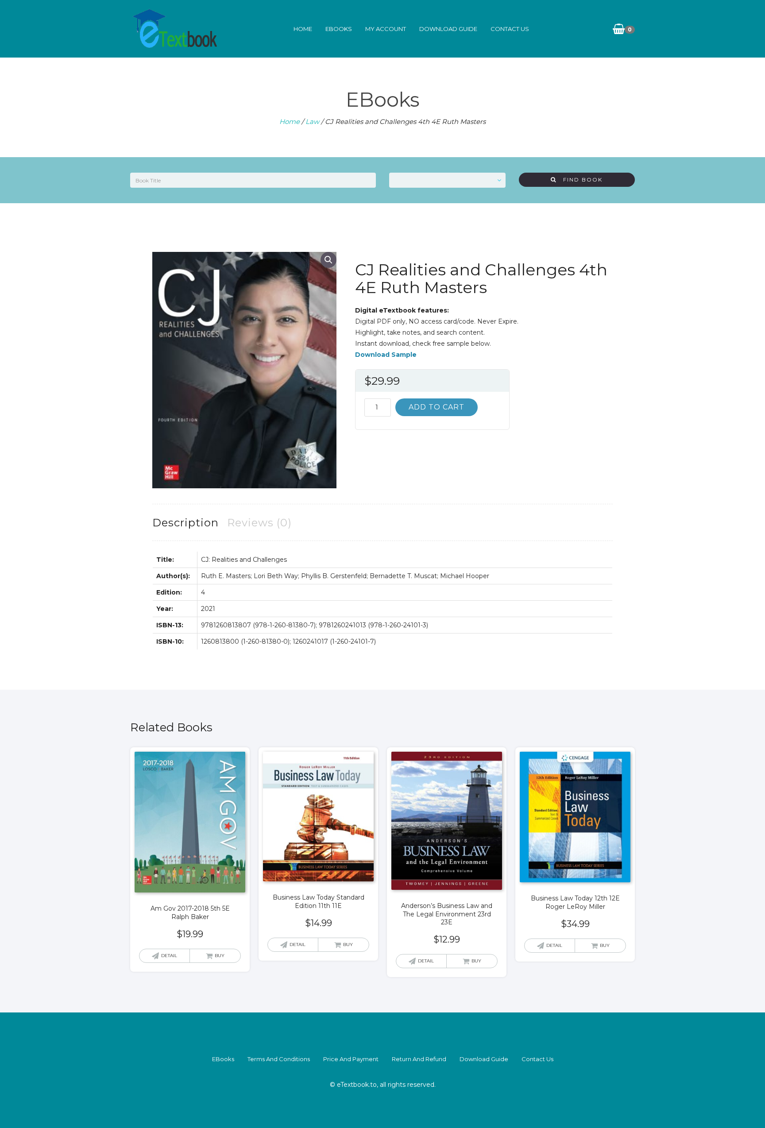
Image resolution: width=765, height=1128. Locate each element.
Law (312, 121)
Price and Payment (351, 1058)
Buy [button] (219, 955)
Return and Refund (419, 1058)
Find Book (579, 179)
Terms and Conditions (278, 1058)
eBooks (338, 28)
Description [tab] (185, 522)
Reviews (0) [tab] (259, 522)
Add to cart (436, 407)
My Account (385, 28)
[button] (328, 260)
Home (303, 28)
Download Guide (448, 28)
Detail (169, 955)
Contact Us (510, 28)
